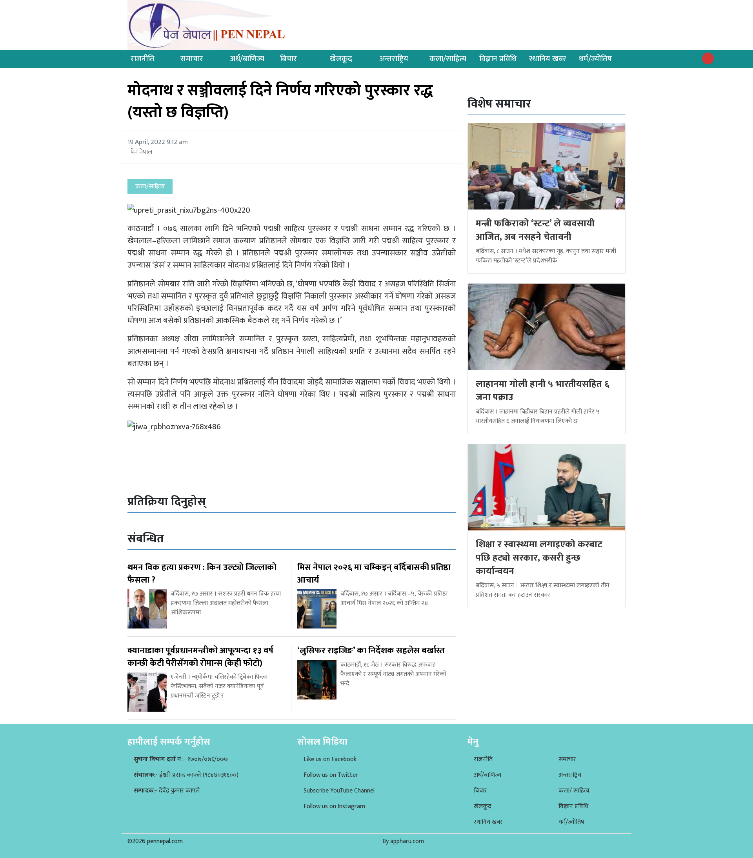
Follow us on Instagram (334, 806)
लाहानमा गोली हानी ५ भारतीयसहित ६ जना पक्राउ (542, 390)
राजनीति (143, 59)
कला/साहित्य (447, 59)
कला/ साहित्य (573, 790)
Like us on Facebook (330, 759)
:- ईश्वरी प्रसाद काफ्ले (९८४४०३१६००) (186, 775)
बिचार (288, 59)
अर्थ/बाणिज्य (247, 59)
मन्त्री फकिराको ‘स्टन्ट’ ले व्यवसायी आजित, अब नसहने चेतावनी (535, 230)
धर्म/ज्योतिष (595, 59)
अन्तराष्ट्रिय (394, 59)
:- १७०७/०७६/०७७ (181, 759)
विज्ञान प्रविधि (498, 59)
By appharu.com (403, 841)
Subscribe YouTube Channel (339, 790)
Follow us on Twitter (331, 775)
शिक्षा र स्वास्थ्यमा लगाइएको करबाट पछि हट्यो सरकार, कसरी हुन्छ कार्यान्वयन (539, 558)
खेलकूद (341, 59)
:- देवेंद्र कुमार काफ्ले (167, 790)
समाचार (191, 59)
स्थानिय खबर (547, 59)
